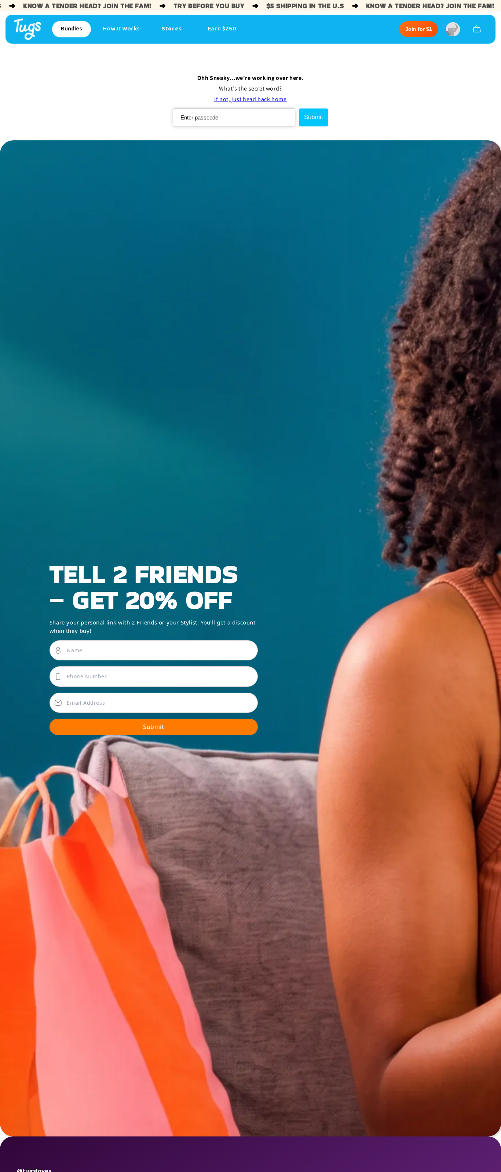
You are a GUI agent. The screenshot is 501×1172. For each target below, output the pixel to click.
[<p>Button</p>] (477, 29)
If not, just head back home (250, 99)
